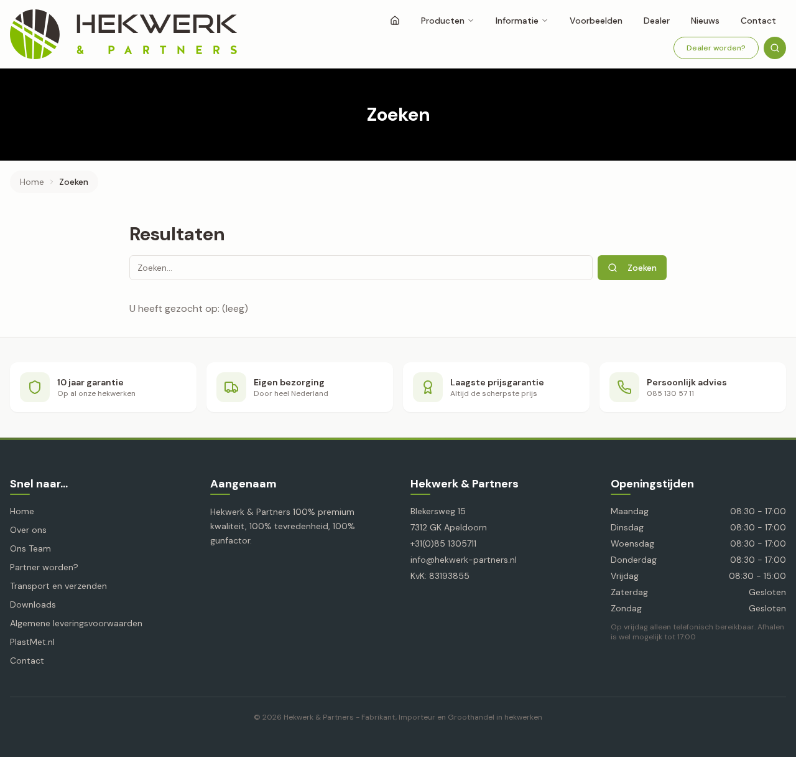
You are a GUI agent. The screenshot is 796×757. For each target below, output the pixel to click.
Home (32, 181)
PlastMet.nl (32, 641)
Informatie (517, 20)
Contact (758, 20)
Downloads (33, 604)
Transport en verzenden (58, 585)
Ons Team (30, 548)
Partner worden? (44, 567)
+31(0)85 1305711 (443, 543)
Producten (443, 20)
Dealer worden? (716, 48)
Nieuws (705, 20)
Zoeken (642, 267)
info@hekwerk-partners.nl (463, 559)
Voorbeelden (596, 20)
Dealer (657, 20)
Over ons (28, 529)
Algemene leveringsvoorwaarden (76, 623)
